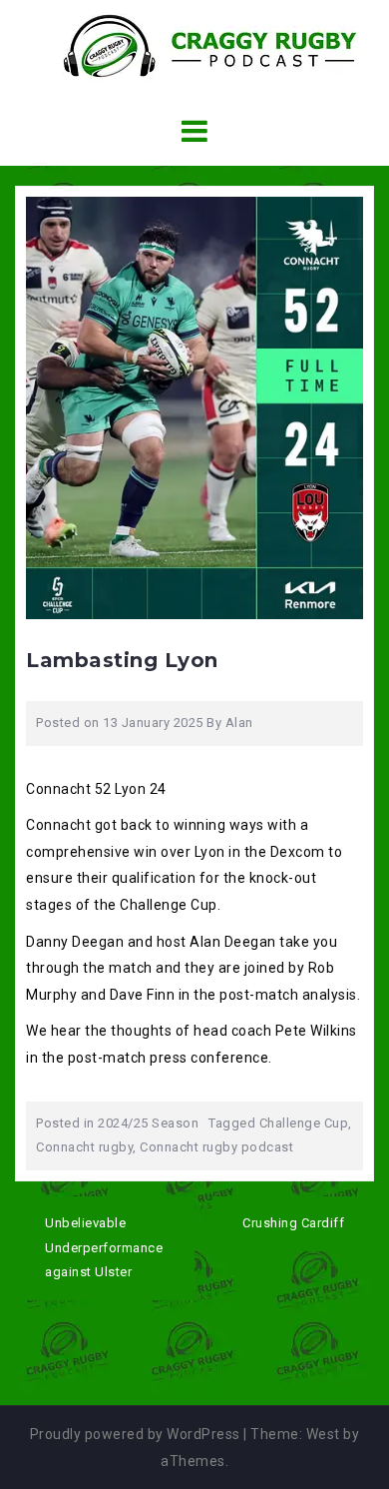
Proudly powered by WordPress (135, 1434)
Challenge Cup (304, 1123)
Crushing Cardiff (293, 1222)
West (323, 1434)
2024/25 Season (148, 1123)
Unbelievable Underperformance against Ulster (104, 1247)
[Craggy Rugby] (194, 45)
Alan (239, 722)
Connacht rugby (84, 1146)
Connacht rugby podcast (216, 1146)
